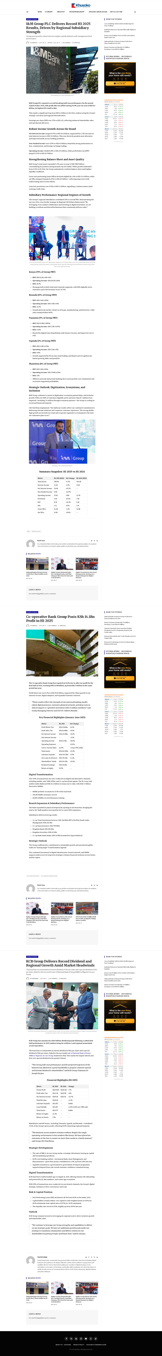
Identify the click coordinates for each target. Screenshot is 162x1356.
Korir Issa (34, 42)
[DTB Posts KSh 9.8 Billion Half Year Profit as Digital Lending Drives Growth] (87, 908)
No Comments (67, 42)
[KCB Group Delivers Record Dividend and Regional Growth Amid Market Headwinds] (62, 1005)
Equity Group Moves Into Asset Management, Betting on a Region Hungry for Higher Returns (86, 574)
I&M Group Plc (36, 531)
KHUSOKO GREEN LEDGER (98, 12)
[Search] (135, 12)
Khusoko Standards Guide (96, 1345)
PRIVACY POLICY (78, 1345)
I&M (28, 531)
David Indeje (35, 978)
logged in (40, 594)
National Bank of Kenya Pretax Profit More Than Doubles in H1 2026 (36, 574)
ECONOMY (48, 12)
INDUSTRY (61, 12)
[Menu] (27, 11)
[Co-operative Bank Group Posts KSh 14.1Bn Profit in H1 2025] (62, 653)
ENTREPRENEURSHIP (76, 12)
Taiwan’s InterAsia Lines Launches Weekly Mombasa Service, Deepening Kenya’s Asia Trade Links (118, 630)
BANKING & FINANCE (32, 19)
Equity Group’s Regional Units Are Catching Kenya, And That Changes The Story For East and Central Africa (62, 574)
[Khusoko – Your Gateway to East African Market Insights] (81, 4)
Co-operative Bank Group (49, 876)
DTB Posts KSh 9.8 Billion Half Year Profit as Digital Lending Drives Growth (86, 918)
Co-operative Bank (33, 876)
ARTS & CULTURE (116, 12)
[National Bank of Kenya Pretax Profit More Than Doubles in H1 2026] (37, 563)
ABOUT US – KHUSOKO (63, 1345)
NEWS (40, 12)
